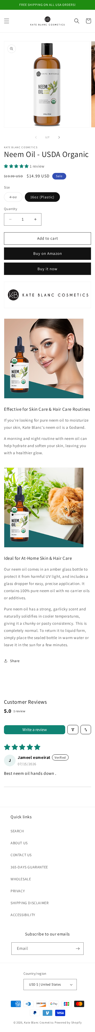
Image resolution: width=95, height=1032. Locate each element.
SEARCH (17, 831)
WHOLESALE (21, 879)
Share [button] (15, 660)
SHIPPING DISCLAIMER (30, 902)
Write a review (34, 729)
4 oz (16, 198)
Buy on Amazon (47, 253)
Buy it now (47, 268)
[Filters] (72, 729)
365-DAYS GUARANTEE (29, 867)
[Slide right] (59, 137)
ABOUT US (19, 843)
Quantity (10, 209)
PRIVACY (18, 891)
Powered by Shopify (68, 1022)
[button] (6, 21)
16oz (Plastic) (42, 197)
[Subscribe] (77, 948)
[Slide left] (36, 137)
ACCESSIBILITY (23, 914)
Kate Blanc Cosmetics (39, 1022)
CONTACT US (21, 854)
